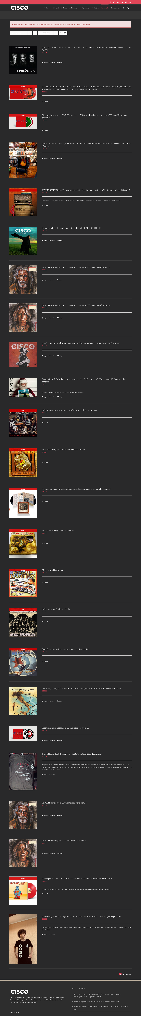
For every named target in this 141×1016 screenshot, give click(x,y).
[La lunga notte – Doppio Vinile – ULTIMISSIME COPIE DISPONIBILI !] (23, 241)
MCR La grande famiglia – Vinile (56, 609)
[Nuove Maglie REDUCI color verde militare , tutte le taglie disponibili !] (23, 771)
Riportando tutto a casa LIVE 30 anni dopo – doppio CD (65, 728)
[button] (128, 8)
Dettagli (60, 62)
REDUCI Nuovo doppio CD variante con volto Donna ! (64, 840)
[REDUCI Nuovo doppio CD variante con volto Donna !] (23, 852)
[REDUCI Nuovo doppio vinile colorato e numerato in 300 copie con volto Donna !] (23, 317)
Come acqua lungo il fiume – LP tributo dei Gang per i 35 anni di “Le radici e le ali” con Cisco (81, 688)
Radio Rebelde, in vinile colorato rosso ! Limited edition (65, 649)
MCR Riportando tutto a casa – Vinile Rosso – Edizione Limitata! (69, 410)
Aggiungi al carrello (49, 62)
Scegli (45, 774)
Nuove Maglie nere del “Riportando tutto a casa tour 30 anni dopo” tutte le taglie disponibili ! (81, 916)
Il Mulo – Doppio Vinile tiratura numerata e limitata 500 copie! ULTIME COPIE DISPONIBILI (81, 343)
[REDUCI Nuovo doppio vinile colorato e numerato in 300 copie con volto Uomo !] (23, 279)
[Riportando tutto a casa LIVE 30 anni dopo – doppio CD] (23, 734)
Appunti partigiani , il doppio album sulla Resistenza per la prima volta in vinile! (76, 489)
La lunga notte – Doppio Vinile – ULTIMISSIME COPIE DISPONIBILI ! (71, 228)
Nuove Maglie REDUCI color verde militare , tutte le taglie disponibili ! (72, 754)
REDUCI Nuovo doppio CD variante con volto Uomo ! (64, 803)
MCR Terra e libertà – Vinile (54, 570)
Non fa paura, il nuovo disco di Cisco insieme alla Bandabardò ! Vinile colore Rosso (77, 878)
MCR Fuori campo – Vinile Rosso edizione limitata (63, 449)
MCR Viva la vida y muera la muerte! (58, 530)
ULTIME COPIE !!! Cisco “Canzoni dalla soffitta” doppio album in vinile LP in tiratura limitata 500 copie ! (86, 190)
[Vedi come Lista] (65, 33)
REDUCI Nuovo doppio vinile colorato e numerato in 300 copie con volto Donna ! (76, 305)
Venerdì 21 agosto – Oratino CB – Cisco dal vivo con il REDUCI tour (96, 1002)
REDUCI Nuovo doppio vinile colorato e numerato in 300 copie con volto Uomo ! (76, 267)
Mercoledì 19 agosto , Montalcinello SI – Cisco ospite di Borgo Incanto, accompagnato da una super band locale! (97, 995)
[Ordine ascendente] (35, 33)
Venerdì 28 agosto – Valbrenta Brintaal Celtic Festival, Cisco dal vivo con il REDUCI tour (101, 1008)
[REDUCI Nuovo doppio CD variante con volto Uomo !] (23, 815)
